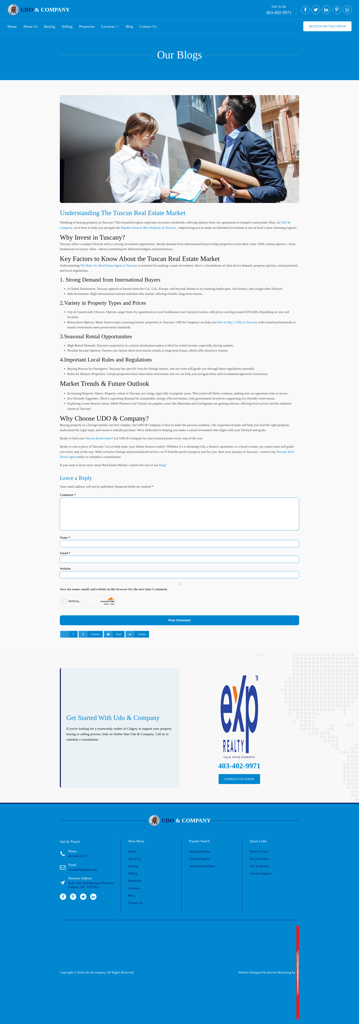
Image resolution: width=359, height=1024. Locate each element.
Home (12, 26)
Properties (87, 26)
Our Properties (259, 866)
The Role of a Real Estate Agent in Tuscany (109, 265)
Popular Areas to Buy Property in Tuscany (148, 228)
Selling (67, 26)
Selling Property (200, 859)
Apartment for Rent (202, 866)
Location (108, 26)
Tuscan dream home (98, 438)
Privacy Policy (259, 859)
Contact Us (148, 26)
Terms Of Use (259, 851)
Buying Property (200, 851)
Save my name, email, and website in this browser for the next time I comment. (114, 589)
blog (162, 465)
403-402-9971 (279, 12)
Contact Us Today (239, 779)
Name (65, 537)
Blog (129, 26)
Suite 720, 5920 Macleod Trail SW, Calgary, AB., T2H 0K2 (91, 885)
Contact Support (260, 873)
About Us (30, 26)
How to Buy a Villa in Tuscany (237, 322)
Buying (49, 26)
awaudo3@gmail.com (82, 869)
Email (65, 553)
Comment (68, 495)
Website (65, 568)
